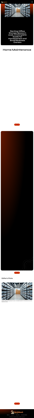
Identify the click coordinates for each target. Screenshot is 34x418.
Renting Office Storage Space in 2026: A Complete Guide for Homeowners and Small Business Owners (17, 36)
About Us (8, 414)
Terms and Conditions (24, 414)
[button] (32, 2)
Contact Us (12, 414)
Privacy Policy (18, 414)
